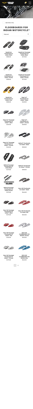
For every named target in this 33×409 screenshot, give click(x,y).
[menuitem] (8, 3)
